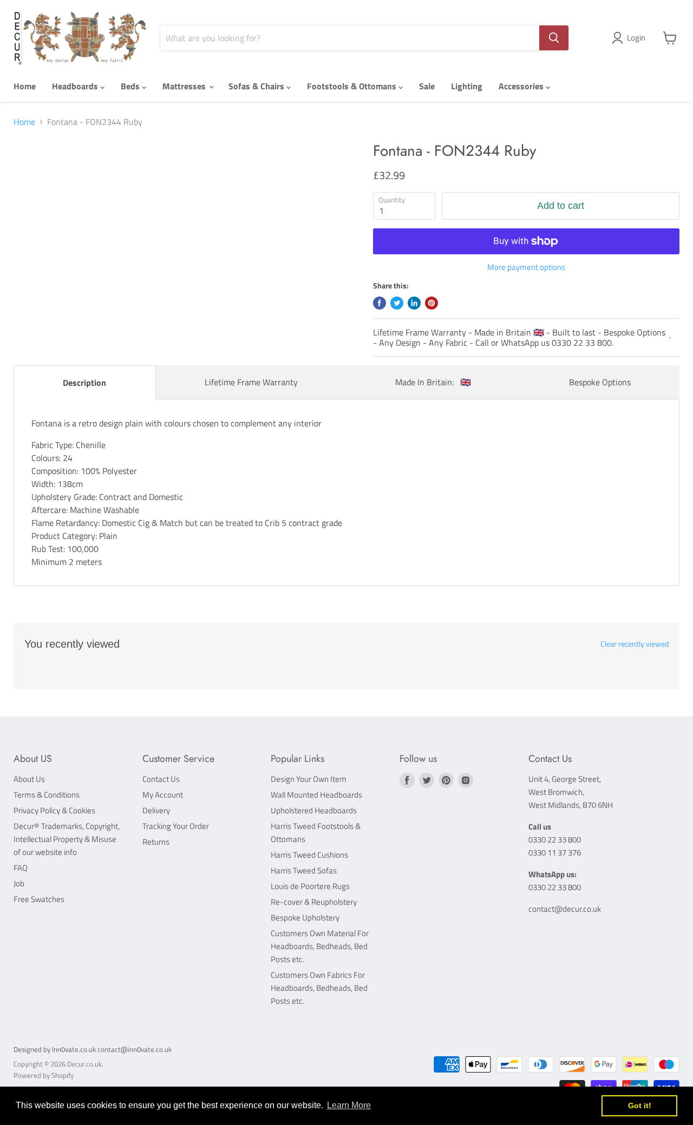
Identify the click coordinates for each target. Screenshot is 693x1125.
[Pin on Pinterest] (431, 303)
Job (19, 883)
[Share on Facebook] (379, 303)
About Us (29, 779)
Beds (131, 86)
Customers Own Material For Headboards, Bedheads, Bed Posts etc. (320, 946)
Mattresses (185, 86)
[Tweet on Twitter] (396, 303)
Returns (155, 841)
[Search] (553, 37)
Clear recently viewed (634, 644)
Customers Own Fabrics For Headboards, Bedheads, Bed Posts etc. (319, 988)
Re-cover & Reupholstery (314, 902)
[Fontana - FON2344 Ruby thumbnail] (40, 173)
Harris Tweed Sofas (304, 870)
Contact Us (161, 779)
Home (25, 86)
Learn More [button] (349, 1105)
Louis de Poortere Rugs (310, 886)
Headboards (76, 86)
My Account (162, 794)
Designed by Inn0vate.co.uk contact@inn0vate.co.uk (93, 1049)
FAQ (21, 867)
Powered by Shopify (44, 1075)
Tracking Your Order (175, 826)
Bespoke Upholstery (305, 917)
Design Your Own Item (308, 779)
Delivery (156, 810)
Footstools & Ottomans (352, 86)
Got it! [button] (639, 1105)
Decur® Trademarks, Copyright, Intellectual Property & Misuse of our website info (67, 839)
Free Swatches (39, 899)
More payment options (526, 267)
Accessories (522, 86)
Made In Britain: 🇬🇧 (433, 382)
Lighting (466, 86)
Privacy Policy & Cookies (54, 810)
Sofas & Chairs (257, 86)
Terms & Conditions (47, 794)
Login (636, 37)
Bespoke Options (600, 382)
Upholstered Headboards (314, 810)
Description (84, 382)
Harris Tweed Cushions (309, 854)
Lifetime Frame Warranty (251, 382)
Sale (427, 86)
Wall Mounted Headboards (316, 794)
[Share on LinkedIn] (414, 303)
